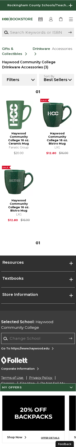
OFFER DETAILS (50, 437)
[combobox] (38, 338)
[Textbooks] (40, 19)
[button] (38, 5)
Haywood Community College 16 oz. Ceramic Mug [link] (18, 138)
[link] (61, 19)
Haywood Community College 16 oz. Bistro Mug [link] (57, 138)
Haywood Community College (27, 324)
